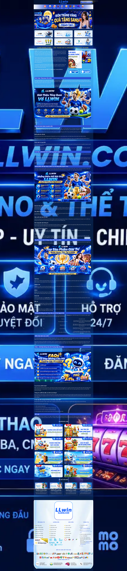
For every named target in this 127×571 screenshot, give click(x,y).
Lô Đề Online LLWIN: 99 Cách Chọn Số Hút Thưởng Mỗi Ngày (86, 486)
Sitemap (81, 541)
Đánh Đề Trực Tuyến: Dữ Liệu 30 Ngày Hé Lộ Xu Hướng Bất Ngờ (41, 486)
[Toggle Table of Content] (40, 119)
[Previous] (37, 20)
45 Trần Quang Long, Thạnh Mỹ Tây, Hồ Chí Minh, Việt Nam (86, 527)
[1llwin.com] (63, 2)
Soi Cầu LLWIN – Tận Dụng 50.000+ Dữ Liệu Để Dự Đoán (56, 486)
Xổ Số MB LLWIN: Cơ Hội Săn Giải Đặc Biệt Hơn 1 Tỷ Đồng (71, 486)
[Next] (90, 20)
